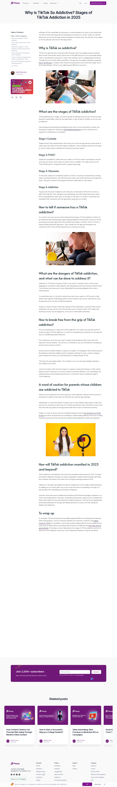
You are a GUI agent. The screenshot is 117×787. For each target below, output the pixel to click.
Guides (75, 768)
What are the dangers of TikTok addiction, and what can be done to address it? (21, 48)
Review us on (15, 779)
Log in (85, 3)
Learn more (97, 784)
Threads (40, 774)
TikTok (38, 766)
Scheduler (57, 766)
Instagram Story (40, 771)
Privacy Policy (95, 771)
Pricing (93, 768)
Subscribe (96, 672)
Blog (74, 766)
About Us (93, 766)
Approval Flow (58, 774)
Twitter (38, 780)
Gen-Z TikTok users (45, 63)
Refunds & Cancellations (98, 774)
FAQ (92, 780)
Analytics (57, 768)
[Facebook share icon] (16, 97)
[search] (80, 3)
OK (87, 784)
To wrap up (15, 65)
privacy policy (79, 675)
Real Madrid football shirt (72, 129)
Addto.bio (57, 777)
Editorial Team (14, 740)
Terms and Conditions (97, 777)
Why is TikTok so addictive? (19, 36)
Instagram (39, 768)
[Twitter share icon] (12, 97)
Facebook (39, 777)
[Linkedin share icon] (20, 97)
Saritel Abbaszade (21, 72)
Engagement (58, 771)
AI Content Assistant (60, 780)
